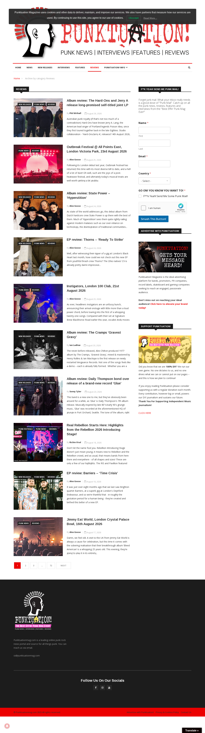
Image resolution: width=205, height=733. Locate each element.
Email (143, 156)
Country (145, 173)
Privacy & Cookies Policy (167, 712)
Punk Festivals (26, 429)
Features (80, 67)
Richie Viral (75, 442)
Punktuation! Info (114, 67)
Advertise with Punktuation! (140, 712)
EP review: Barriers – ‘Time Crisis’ (92, 473)
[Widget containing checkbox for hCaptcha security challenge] (163, 208)
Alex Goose (75, 159)
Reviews (94, 67)
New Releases (45, 67)
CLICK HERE (145, 412)
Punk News (39, 104)
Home (18, 67)
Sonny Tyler (75, 391)
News (29, 67)
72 (51, 565)
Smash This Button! (153, 219)
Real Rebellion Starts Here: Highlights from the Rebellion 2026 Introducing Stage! (95, 429)
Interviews (64, 67)
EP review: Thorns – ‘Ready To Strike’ (95, 239)
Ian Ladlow (75, 345)
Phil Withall (75, 113)
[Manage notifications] (7, 726)
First (141, 136)
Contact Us (186, 712)
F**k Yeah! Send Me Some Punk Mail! (165, 196)
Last (141, 148)
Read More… (150, 18)
